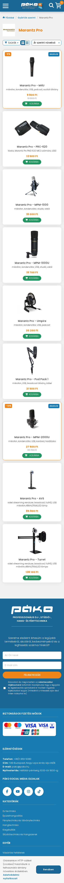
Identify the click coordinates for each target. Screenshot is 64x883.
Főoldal (10, 17)
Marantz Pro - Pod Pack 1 (32, 379)
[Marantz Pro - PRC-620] (32, 128)
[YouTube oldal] (17, 791)
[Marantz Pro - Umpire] (32, 302)
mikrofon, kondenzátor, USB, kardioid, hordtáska (32, 441)
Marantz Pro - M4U (32, 85)
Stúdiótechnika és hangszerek (20, 834)
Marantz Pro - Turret (32, 559)
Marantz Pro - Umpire (32, 321)
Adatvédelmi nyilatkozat (11, 876)
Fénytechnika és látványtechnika (21, 820)
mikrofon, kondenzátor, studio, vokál (32, 208)
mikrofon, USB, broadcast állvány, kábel (32, 383)
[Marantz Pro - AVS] (32, 479)
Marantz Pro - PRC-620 (32, 146)
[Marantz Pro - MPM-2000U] (32, 418)
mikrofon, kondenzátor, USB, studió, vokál (32, 267)
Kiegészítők (9, 829)
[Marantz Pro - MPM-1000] (32, 186)
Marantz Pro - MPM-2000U (32, 437)
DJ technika (9, 811)
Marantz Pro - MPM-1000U (32, 263)
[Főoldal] (32, 5)
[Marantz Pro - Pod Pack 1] (32, 360)
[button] (23, 42)
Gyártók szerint (27, 17)
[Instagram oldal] (28, 791)
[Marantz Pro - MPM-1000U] (32, 244)
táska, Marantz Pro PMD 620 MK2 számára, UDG (32, 150)
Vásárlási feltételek (14, 852)
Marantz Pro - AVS (32, 498)
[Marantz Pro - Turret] (32, 541)
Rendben (48, 869)
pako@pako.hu (20, 766)
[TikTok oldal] (39, 791)
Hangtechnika (10, 825)
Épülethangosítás (13, 815)
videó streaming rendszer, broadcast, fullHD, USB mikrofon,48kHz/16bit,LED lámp (32, 504)
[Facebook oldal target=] (7, 791)
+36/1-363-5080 (22, 758)
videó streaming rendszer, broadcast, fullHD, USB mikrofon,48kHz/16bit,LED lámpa (32, 565)
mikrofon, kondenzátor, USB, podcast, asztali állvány (32, 89)
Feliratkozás (32, 675)
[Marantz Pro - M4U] (32, 67)
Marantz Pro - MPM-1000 (32, 205)
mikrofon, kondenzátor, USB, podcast (32, 325)
